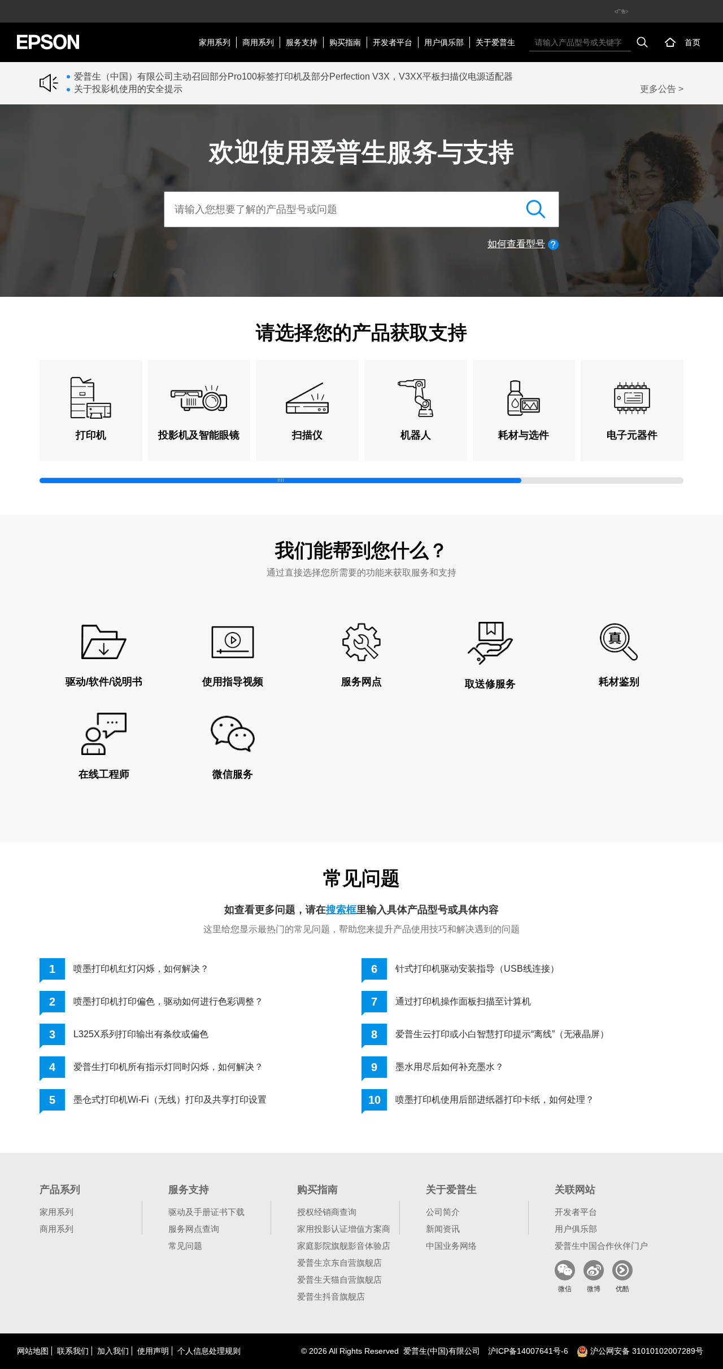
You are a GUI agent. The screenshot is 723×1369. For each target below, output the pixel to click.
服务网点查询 (193, 1229)
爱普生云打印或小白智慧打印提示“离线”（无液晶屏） (502, 1034)
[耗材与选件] (524, 398)
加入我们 (113, 1350)
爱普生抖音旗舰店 (331, 1296)
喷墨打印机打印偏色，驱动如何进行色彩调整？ (168, 1001)
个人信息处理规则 (209, 1350)
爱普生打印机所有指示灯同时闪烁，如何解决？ (168, 1067)
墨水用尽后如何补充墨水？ (449, 1067)
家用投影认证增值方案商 (343, 1229)
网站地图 (33, 1350)
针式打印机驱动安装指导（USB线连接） (477, 968)
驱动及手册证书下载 (206, 1212)
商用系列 (258, 42)
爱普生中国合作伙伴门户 (601, 1245)
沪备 (528, 1350)
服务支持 (301, 42)
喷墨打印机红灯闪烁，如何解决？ (141, 968)
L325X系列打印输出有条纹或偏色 (140, 1034)
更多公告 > (661, 89)
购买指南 (345, 42)
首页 (692, 42)
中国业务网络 (451, 1245)
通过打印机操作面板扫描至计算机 (463, 1001)
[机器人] (415, 398)
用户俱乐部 (444, 42)
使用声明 (153, 1350)
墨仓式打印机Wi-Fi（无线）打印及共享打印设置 (170, 1099)
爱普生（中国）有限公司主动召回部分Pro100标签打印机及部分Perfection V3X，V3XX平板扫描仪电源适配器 (293, 76)
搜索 (642, 42)
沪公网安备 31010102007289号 (645, 1350)
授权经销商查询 (326, 1212)
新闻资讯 (443, 1229)
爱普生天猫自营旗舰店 (339, 1279)
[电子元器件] (632, 398)
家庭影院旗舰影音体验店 (343, 1245)
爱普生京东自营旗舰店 (339, 1262)
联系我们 (73, 1350)
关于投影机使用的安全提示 (128, 89)
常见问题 (185, 1245)
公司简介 (443, 1212)
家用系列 (214, 42)
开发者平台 (392, 42)
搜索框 (341, 909)
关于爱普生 (495, 42)
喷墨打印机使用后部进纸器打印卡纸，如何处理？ (494, 1099)
